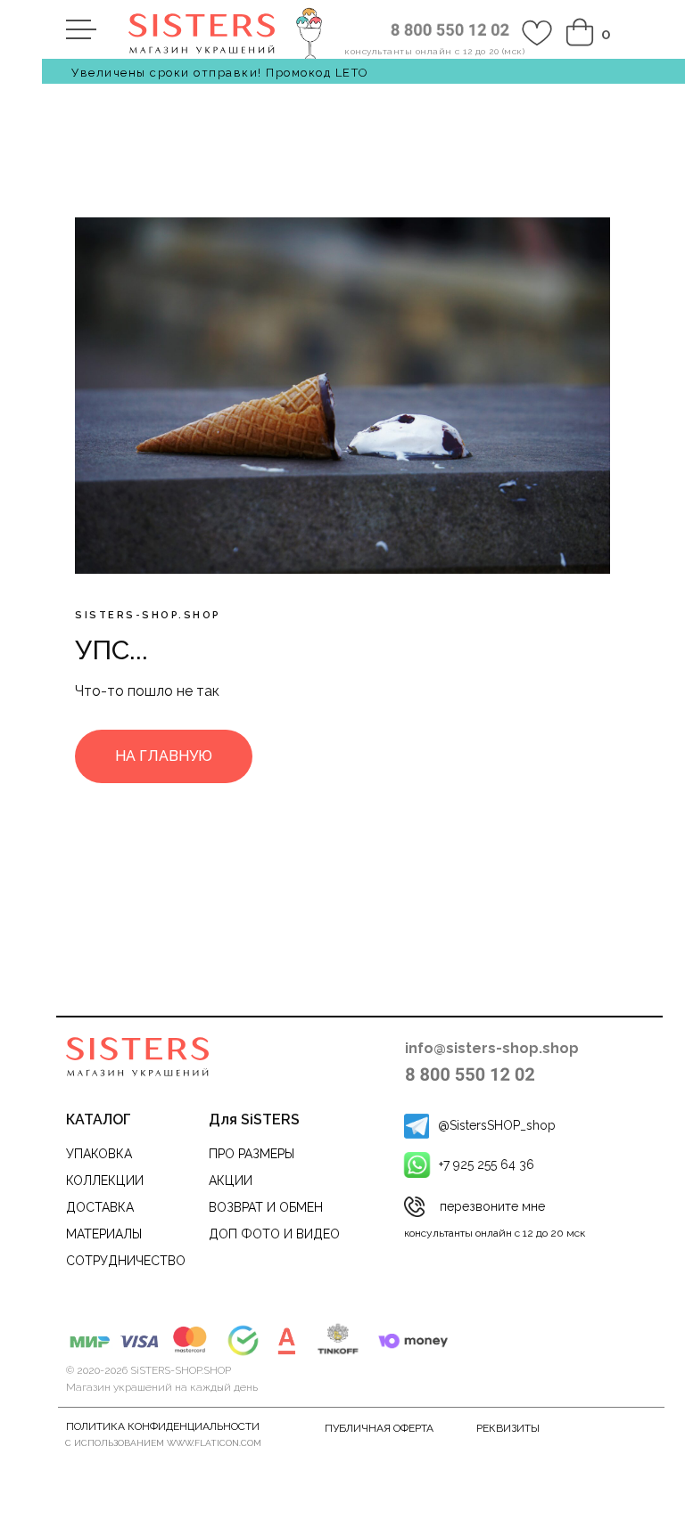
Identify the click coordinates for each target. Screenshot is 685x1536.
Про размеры (251, 1154)
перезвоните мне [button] (492, 1206)
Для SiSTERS (254, 1119)
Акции (230, 1180)
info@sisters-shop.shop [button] (492, 1048)
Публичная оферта (379, 1428)
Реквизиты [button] (508, 1428)
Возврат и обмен (266, 1207)
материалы (104, 1234)
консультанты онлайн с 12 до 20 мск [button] (494, 1233)
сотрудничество (126, 1261)
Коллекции (105, 1180)
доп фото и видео (274, 1234)
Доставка (100, 1207)
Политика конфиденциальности (163, 1426)
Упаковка (99, 1154)
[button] (414, 1207)
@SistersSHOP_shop (497, 1125)
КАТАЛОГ (98, 1119)
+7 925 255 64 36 (486, 1164)
